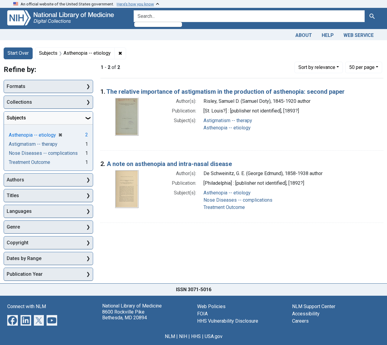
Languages (19, 211)
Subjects (16, 118)
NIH (183, 336)
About (303, 35)
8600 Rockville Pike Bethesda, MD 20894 (124, 315)
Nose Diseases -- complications (237, 200)
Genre (13, 227)
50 (362, 67)
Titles (13, 195)
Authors (15, 180)
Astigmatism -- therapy (227, 120)
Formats (16, 86)
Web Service (358, 35)
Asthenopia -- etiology (227, 128)
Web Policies (211, 306)
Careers (300, 321)
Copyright (17, 243)
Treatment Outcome (224, 207)
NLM (170, 336)
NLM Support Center (313, 306)
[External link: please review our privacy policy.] (12, 320)
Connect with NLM (26, 306)
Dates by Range (24, 258)
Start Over (18, 53)
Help (328, 35)
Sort (316, 67)
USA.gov (214, 336)
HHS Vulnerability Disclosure (227, 321)
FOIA (202, 314)
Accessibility (306, 314)
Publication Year (25, 274)
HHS (196, 336)
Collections (19, 102)
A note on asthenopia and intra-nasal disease (169, 164)
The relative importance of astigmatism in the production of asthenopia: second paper (225, 91)
